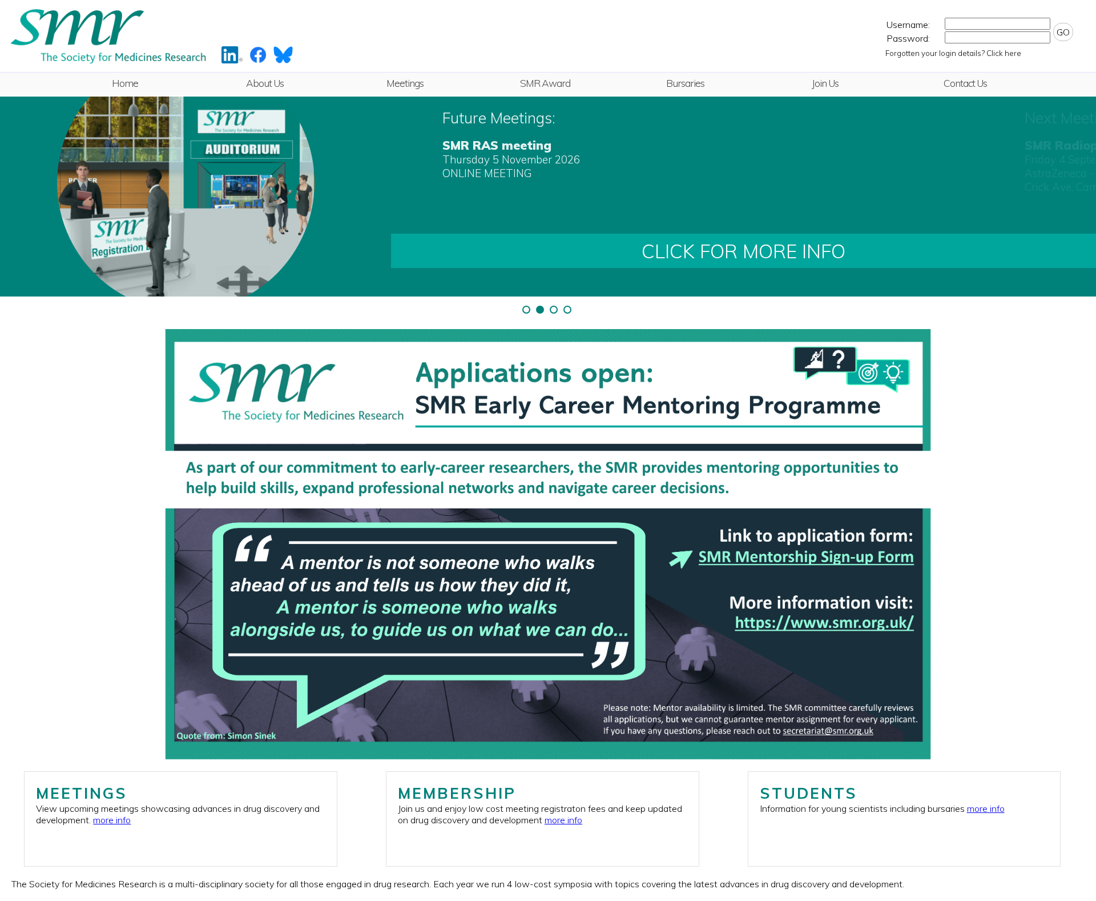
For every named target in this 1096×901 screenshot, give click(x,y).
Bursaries (685, 83)
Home (125, 83)
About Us (265, 83)
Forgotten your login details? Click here (953, 53)
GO (1063, 32)
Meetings (405, 83)
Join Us (825, 83)
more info (112, 820)
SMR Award (545, 83)
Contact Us (965, 83)
